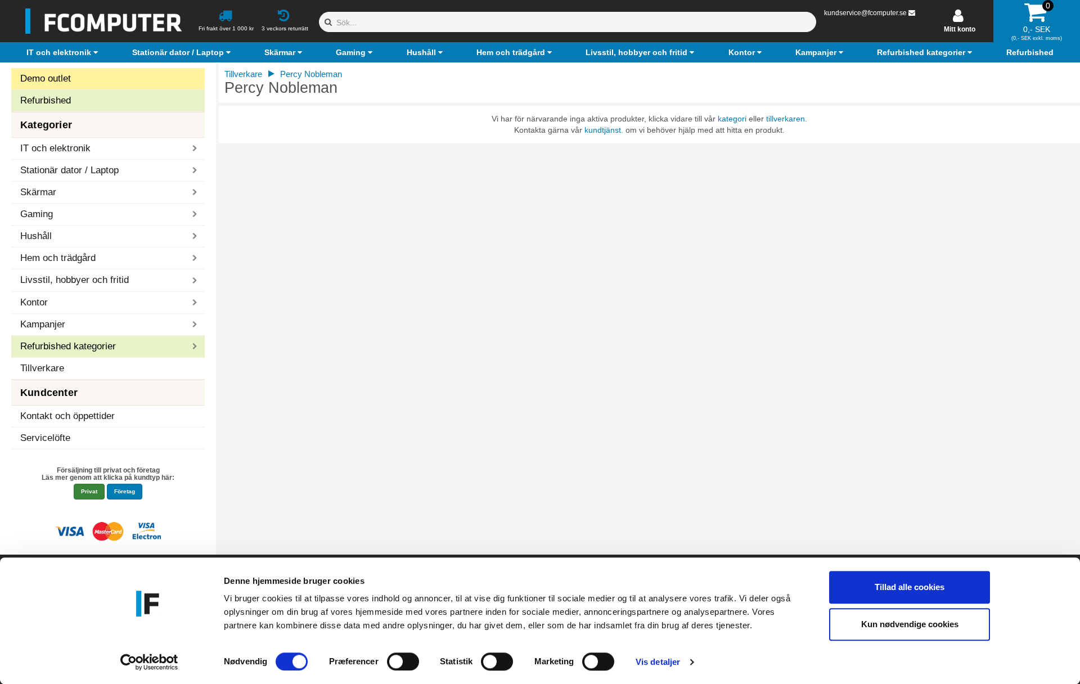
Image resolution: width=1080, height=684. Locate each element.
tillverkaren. (786, 118)
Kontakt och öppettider (67, 416)
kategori (732, 118)
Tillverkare (42, 368)
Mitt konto (959, 29)
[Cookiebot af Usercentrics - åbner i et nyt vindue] (149, 662)
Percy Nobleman (311, 74)
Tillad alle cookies (909, 587)
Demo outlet (45, 78)
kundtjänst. (603, 129)
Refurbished (45, 100)
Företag (124, 491)
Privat (89, 491)
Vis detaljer (658, 662)
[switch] (403, 661)
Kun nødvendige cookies (909, 624)
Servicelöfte (45, 438)
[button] (63, 52)
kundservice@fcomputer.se (865, 13)
